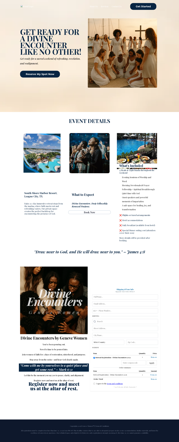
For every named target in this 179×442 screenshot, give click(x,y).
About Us (94, 6)
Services (104, 6)
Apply (151, 363)
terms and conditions (115, 383)
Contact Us (117, 6)
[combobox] (95, 310)
